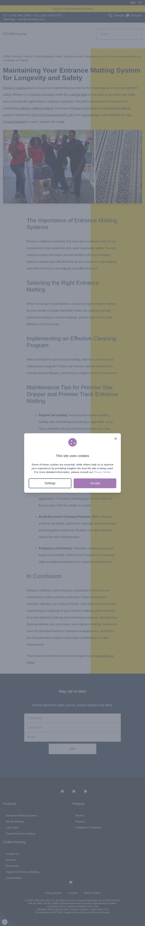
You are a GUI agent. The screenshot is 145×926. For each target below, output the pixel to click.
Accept (95, 483)
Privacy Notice (102, 472)
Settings (50, 483)
